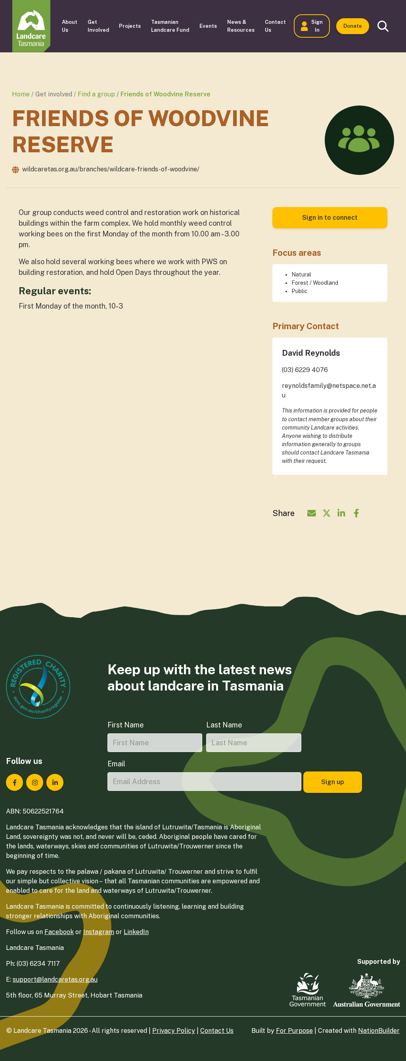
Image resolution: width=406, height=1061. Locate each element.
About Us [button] (69, 26)
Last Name (224, 725)
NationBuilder (379, 1030)
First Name (125, 725)
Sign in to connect (330, 217)
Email (116, 764)
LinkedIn (136, 932)
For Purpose (294, 1030)
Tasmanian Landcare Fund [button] (170, 26)
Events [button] (208, 26)
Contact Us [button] (275, 26)
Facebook (59, 932)
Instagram (98, 932)
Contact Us (217, 1030)
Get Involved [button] (98, 26)
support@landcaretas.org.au (55, 979)
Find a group (96, 94)
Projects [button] (130, 26)
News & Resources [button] (241, 26)
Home (21, 94)
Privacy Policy (173, 1030)
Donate (352, 26)
